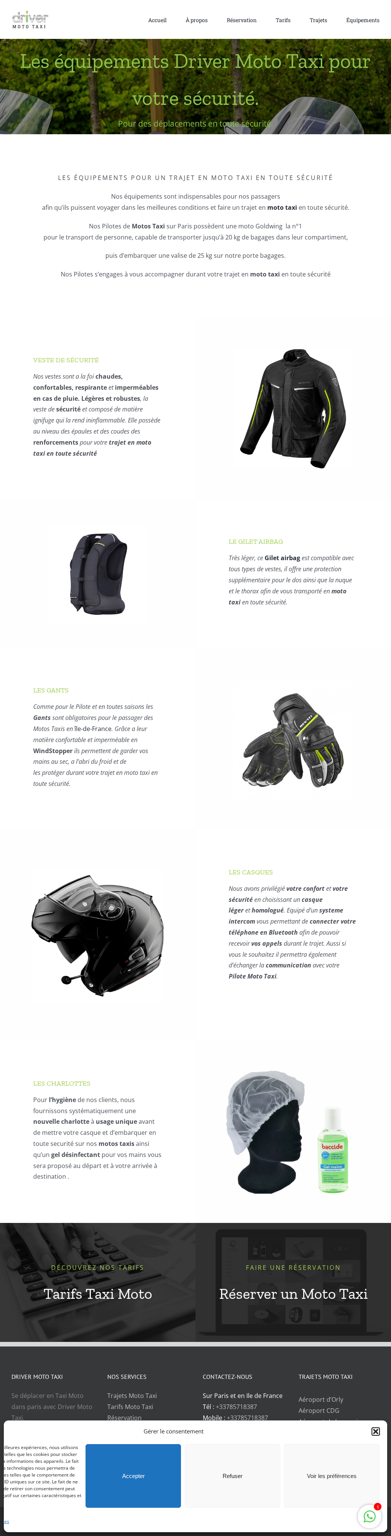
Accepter (133, 1476)
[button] (376, 1431)
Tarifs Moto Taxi (130, 1407)
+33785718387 (236, 1407)
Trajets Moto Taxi (132, 1395)
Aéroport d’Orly (321, 1399)
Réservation (124, 1418)
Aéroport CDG (319, 1410)
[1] (370, 1520)
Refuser (232, 1476)
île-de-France (92, 729)
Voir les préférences (332, 1476)
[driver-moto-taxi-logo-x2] (36, 13)
